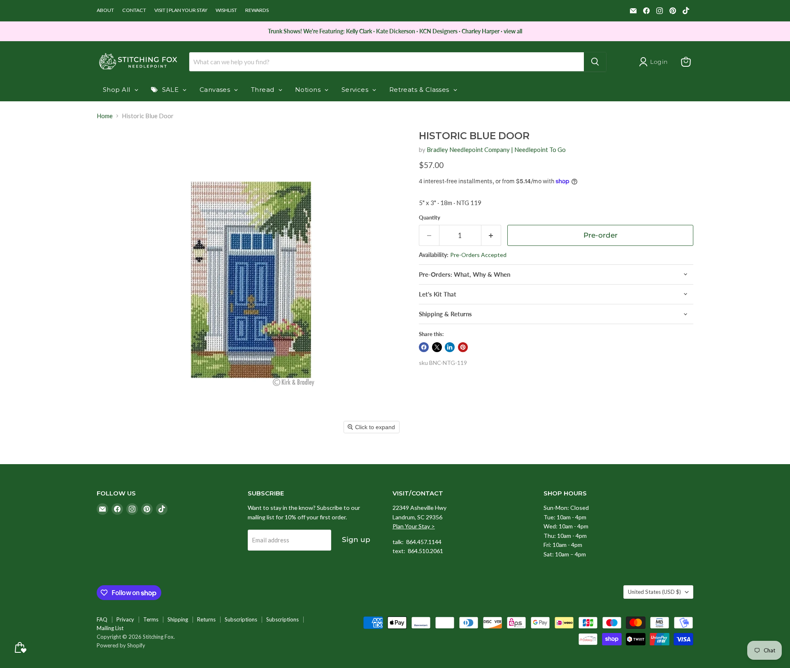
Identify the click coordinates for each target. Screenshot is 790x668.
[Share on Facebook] (424, 347)
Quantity (429, 218)
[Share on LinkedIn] (450, 347)
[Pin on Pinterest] (463, 347)
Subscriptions (241, 619)
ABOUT (105, 10)
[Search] (595, 61)
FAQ (102, 619)
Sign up (356, 539)
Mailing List (110, 628)
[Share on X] (437, 347)
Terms (150, 619)
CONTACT (134, 10)
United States (654, 592)
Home (105, 115)
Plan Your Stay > (414, 526)
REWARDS (257, 10)
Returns (206, 619)
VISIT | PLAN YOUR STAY (180, 10)
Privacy (125, 619)
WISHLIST (226, 10)
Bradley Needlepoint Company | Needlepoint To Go (496, 149)
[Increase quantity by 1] (491, 235)
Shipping (177, 619)
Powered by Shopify (121, 645)
